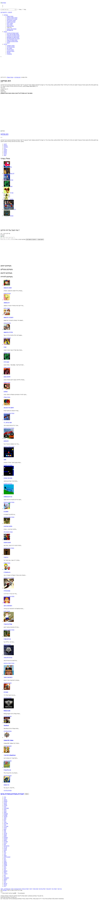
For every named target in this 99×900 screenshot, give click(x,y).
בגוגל (25, 9)
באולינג (5, 865)
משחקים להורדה (11, 47)
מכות (5, 806)
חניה (5, 854)
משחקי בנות (9, 24)
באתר (20, 9)
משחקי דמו (9, 48)
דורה (5, 876)
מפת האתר (35, 888)
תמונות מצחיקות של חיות (13, 33)
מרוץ (5, 797)
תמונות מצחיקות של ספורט (13, 35)
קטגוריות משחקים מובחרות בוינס (12, 794)
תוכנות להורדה (10, 49)
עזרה (12, 888)
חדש (5, 233)
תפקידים (6, 841)
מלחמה (5, 149)
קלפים (5, 836)
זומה (5, 851)
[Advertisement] (38, 67)
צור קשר (60, 888)
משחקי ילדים (10, 23)
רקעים (8, 42)
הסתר (26, 794)
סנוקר (5, 822)
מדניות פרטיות (17, 888)
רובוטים (5, 145)
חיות (5, 858)
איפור (5, 818)
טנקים (5, 843)
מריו (5, 798)
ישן (1, 233)
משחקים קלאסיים (11, 22)
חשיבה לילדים (7, 857)
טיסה (5, 155)
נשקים (5, 152)
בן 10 (5, 859)
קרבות (5, 154)
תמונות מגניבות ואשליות (12, 41)
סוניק (5, 825)
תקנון (30, 888)
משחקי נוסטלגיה (10, 45)
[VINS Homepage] (49, 2)
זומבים (5, 850)
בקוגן (5, 866)
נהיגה (5, 819)
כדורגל (5, 884)
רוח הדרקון (4, 134)
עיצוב (5, 829)
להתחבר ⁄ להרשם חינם (6, 12)
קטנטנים (6, 837)
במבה (5, 861)
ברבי (5, 869)
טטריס (5, 848)
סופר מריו (6, 826)
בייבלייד (5, 873)
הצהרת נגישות (25, 888)
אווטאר (5, 816)
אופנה (5, 812)
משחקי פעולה (10, 16)
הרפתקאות (6, 877)
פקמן (5, 831)
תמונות (5, 31)
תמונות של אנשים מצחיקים (13, 38)
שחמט (5, 840)
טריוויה (5, 847)
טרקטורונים (6, 845)
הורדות (5, 44)
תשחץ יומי (54, 888)
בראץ (5, 868)
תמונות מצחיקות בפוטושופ (13, 37)
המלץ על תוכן (42, 888)
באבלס (5, 864)
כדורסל (5, 883)
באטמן (5, 862)
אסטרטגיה (6, 808)
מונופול (5, 804)
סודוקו (5, 827)
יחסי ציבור (48, 888)
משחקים (6, 15)
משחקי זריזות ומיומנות (12, 19)
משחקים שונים (10, 26)
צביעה (5, 834)
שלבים (5, 151)
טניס (5, 844)
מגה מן (5, 802)
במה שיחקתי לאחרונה (9, 893)
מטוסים (5, 801)
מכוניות (5, 805)
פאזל (5, 830)
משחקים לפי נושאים (11, 28)
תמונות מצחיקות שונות (12, 40)
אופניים (5, 815)
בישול (5, 872)
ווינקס (5, 880)
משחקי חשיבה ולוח (11, 20)
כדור (5, 882)
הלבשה (5, 879)
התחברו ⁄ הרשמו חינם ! (31, 239)
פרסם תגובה (40, 239)
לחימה (5, 144)
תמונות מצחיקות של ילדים (13, 34)
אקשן (5, 809)
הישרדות (6, 147)
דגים (5, 875)
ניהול (5, 820)
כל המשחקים (10, 30)
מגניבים (8, 52)
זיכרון (5, 852)
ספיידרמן (6, 823)
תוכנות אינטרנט (10, 51)
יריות (5, 148)
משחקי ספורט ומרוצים (12, 17)
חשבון (5, 855)
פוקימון (5, 833)
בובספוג (5, 871)
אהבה (5, 811)
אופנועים (6, 813)
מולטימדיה (9, 54)
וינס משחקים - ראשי (5, 888)
